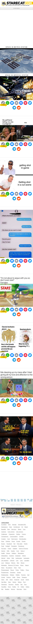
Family (25, 543)
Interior (24, 555)
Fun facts (3, 548)
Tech (24, 582)
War (2, 589)
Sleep (11, 579)
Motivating (4, 565)
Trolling (14, 586)
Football (8, 546)
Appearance (4, 527)
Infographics (4, 555)
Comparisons (4, 536)
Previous (3, 499)
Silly (7, 579)
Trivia (9, 586)
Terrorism (10, 584)
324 (25, 499)
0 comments (3, 195)
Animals (14, 524)
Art (22, 527)
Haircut (22, 551)
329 (8, 500)
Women (13, 589)
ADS (9, 524)
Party (15, 567)
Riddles (18, 575)
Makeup (7, 563)
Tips (21, 584)
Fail (14, 543)
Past (19, 567)
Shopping (24, 577)
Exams (3, 543)
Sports (27, 579)
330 (12, 500)
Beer (8, 529)
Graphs (13, 551)
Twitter (22, 586)
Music (22, 565)
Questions (12, 572)
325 (28, 499)
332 (18, 500)
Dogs (2, 541)
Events (23, 541)
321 (15, 499)
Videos (27, 586)
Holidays (14, 553)
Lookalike (26, 560)
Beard (26, 527)
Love (2, 563)
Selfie (13, 577)
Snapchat (16, 579)
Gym (17, 551)
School (3, 577)
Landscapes (19, 558)
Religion (12, 575)
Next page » (16, 504)
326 (31, 499)
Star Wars (3, 582)
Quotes (19, 572)
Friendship (14, 546)
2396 (30, 500)
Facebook (9, 543)
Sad (28, 575)
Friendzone (21, 546)
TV (18, 586)
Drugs (13, 541)
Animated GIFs (22, 524)
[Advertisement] (16, 27)
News (2, 567)
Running (23, 575)
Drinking (8, 541)
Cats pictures (19, 531)
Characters (12, 534)
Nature (27, 565)
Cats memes (11, 531)
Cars (24, 529)
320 (12, 499)
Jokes (8, 558)
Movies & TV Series (13, 565)
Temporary (4, 584)
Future (9, 548)
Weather (7, 589)
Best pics (13, 529)
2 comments (3, 262)
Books (19, 529)
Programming (4, 572)
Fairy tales (19, 543)
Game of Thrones (23, 548)
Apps (10, 527)
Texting (17, 584)
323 (22, 499)
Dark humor (14, 539)
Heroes (8, 553)
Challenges (4, 534)
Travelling (3, 586)
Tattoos (20, 582)
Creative (3, 539)
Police (17, 570)
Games (3, 551)
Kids (13, 558)
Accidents (3, 524)
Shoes (18, 577)
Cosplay (21, 536)
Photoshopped (5, 570)
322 (18, 499)
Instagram (18, 555)
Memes (13, 563)
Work (25, 589)
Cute (8, 539)
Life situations (4, 560)
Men (18, 563)
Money (22, 563)
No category (9, 567)
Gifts (8, 551)
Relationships (4, 575)
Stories (14, 582)
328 (5, 500)
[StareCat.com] (16, 3)
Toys (25, 584)
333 (22, 500)
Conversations (14, 536)
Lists (17, 560)
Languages (26, 558)
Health (3, 553)
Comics (24, 534)
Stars (9, 582)
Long (21, 560)
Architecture (17, 527)
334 (25, 500)
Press (27, 570)
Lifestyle (12, 560)
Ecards (18, 541)
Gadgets (15, 548)
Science (8, 577)
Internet (3, 558)
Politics (22, 570)
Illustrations (21, 553)
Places (12, 570)
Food (2, 546)
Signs (2, 579)
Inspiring (11, 555)
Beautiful (3, 529)
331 (15, 500)
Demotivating (22, 539)
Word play (19, 589)
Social (22, 579)
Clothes (18, 534)
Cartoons (3, 531)
